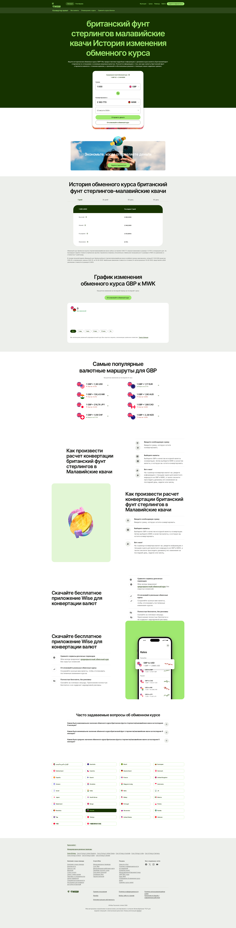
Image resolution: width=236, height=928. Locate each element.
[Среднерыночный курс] (129, 75)
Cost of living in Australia (123, 853)
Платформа (79, 4)
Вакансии (70, 870)
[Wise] (57, 4)
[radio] (80, 331)
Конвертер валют (124, 870)
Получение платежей (99, 872)
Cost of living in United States (106, 853)
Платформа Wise (98, 874)
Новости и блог (124, 864)
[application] (84, 321)
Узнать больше (143, 337)
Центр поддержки (73, 878)
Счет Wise (96, 866)
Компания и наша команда (75, 864)
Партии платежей (98, 876)
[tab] (80, 200)
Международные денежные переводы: (79, 849)
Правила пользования (100, 891)
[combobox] (134, 86)
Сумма (98, 82)
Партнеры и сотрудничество (76, 876)
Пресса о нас (71, 868)
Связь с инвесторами (74, 874)
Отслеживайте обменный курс (118, 122)
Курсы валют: (71, 845)
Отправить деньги (117, 117)
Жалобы (95, 895)
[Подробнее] (86, 217)
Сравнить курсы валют (126, 882)
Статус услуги (71, 872)
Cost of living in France (74, 855)
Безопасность (71, 866)
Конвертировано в (101, 97)
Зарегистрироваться (175, 4)
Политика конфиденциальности (128, 891)
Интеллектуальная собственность (103, 899)
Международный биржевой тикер (130, 872)
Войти (164, 4)
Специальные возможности (76, 880)
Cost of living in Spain (88, 855)
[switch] (118, 93)
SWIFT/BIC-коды (124, 874)
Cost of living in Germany (152, 853)
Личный (70, 4)
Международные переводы (102, 864)
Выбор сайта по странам (126, 895)
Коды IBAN (122, 876)
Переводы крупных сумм (101, 870)
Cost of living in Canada (103, 855)
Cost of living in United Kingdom (86, 853)
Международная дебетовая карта (104, 868)
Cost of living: (71, 853)
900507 (139, 911)
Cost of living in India (137, 853)
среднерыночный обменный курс (151, 586)
